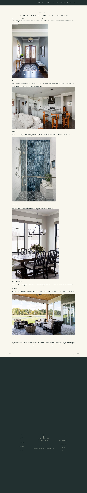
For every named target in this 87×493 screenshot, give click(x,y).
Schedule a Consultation (64, 2)
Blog (53, 2)
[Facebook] (61, 450)
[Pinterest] (63, 450)
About (39, 2)
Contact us (49, 345)
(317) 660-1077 (72, 2)
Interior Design (42, 12)
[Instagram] (62, 450)
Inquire (57, 2)
